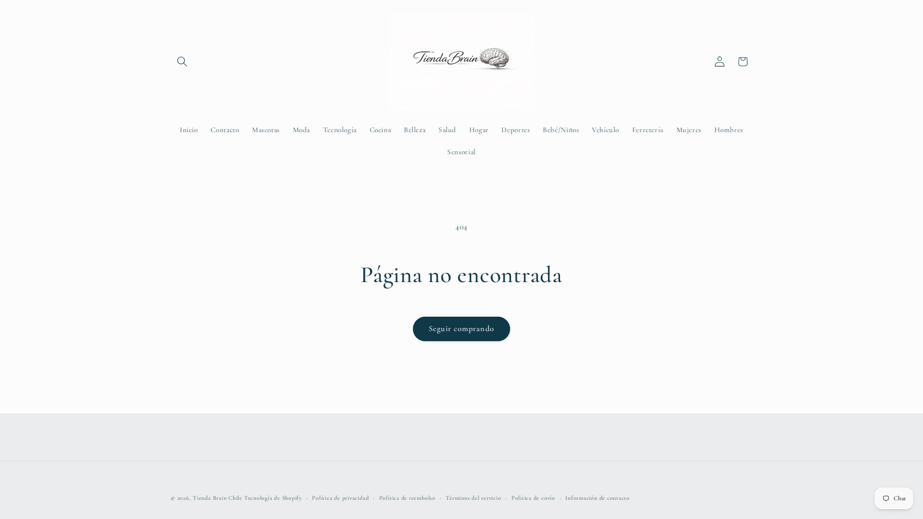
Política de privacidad (340, 497)
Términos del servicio (473, 497)
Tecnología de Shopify (273, 497)
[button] (182, 61)
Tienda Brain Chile (217, 497)
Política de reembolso (407, 497)
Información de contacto (597, 497)
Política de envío (533, 497)
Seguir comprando (461, 329)
